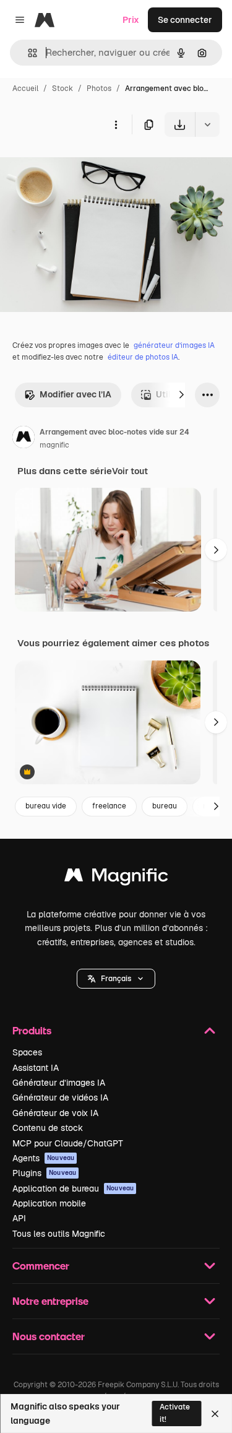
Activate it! (175, 1413)
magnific (54, 445)
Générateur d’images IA (58, 1082)
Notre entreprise (50, 1300)
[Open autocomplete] (28, 53)
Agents (43, 1158)
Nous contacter (48, 1336)
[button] (116, 979)
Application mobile (49, 1203)
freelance (109, 806)
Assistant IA (35, 1067)
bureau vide (45, 806)
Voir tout (130, 471)
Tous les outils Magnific (58, 1233)
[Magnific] (116, 878)
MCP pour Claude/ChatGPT (67, 1143)
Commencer (40, 1265)
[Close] (214, 1413)
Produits (31, 1030)
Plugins (44, 1173)
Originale (81, 165)
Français (116, 979)
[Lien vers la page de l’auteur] (23, 439)
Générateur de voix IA (55, 1113)
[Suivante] (181, 395)
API (19, 1218)
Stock (62, 88)
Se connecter (185, 19)
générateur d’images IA (174, 345)
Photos (99, 88)
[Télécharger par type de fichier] (207, 124)
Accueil (25, 88)
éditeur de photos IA (143, 357)
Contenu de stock (47, 1127)
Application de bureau (73, 1188)
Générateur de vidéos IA (60, 1097)
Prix (130, 19)
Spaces (27, 1052)
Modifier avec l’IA (75, 394)
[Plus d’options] (115, 124)
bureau (164, 806)
